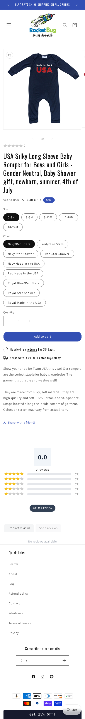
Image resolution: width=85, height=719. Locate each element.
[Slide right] (52, 139)
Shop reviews (48, 528)
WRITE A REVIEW (42, 508)
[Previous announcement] (8, 5)
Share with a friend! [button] (21, 422)
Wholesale (16, 613)
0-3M (11, 217)
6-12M (48, 217)
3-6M (29, 217)
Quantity (8, 312)
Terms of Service (20, 623)
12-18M (68, 217)
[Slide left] (33, 139)
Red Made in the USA (23, 273)
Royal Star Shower (21, 293)
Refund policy (18, 593)
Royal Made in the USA (24, 303)
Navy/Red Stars (19, 244)
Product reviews (19, 528)
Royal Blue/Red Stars (23, 283)
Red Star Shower (57, 254)
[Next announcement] (77, 5)
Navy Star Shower (21, 254)
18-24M (13, 227)
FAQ (11, 584)
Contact (14, 603)
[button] (9, 25)
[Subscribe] (64, 660)
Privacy (14, 633)
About (13, 574)
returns (32, 349)
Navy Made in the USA (24, 264)
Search (13, 564)
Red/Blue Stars (52, 244)
